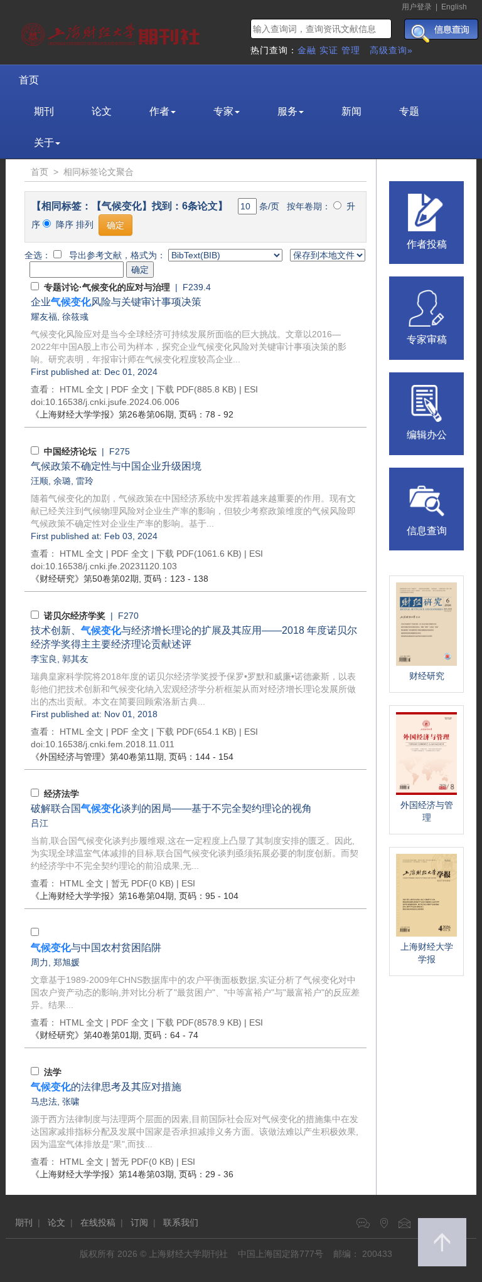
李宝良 (44, 659)
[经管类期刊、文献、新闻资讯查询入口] (427, 498)
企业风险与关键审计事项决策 (116, 302)
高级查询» (391, 50)
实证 (328, 50)
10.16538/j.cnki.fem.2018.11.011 (109, 744)
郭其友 (75, 659)
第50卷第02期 (85, 579)
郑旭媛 (66, 962)
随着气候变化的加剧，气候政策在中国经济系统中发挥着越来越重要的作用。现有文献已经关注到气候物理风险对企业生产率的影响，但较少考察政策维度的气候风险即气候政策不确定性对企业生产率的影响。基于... (193, 510)
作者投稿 (427, 244)
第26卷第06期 (102, 414)
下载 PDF (175, 389)
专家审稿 (427, 339)
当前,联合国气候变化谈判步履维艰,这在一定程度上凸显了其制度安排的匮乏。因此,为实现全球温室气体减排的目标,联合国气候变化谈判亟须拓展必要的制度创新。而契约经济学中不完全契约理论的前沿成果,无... (194, 853)
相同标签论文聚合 (98, 172)
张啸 (71, 1101)
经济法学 (61, 794)
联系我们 (180, 1222)
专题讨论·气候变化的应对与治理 (107, 287)
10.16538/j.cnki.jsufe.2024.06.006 (112, 402)
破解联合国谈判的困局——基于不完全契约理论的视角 (171, 808)
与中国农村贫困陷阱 (96, 947)
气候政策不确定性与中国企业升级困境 (116, 466)
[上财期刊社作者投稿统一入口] (427, 211)
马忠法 (44, 1101)
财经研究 (426, 676)
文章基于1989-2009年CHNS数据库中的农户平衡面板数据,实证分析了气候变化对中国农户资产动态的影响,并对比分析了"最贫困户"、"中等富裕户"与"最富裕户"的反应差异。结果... (195, 992)
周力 (39, 962)
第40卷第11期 (97, 757)
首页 (29, 80)
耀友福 (44, 317)
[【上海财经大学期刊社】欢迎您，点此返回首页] (112, 31)
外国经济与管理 (426, 811)
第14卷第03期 (102, 1174)
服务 (287, 111)
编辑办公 (427, 434)
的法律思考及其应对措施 (106, 1086)
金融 (306, 50)
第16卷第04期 (102, 896)
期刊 (44, 111)
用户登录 (417, 7)
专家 (223, 111)
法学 (53, 1072)
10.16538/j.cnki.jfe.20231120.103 (111, 566)
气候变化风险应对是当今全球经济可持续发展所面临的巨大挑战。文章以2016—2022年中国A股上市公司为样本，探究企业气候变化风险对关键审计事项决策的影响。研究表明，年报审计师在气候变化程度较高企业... (188, 346)
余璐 (62, 481)
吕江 (39, 823)
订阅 (139, 1222)
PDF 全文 (130, 389)
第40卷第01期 (85, 1035)
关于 (44, 142)
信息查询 (427, 530)
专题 (409, 111)
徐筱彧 (75, 317)
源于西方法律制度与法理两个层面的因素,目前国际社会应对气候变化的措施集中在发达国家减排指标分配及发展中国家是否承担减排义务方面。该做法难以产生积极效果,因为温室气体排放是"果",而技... (194, 1131)
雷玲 (85, 481)
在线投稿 (97, 1222)
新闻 (351, 111)
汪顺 (39, 481)
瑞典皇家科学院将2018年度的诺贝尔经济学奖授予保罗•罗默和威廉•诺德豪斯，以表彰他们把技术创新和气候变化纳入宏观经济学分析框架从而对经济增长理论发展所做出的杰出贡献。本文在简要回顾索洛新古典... (193, 689)
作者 (159, 111)
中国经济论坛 (70, 451)
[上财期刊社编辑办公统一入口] (427, 402)
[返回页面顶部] (442, 1242)
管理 (350, 50)
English (454, 7)
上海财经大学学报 (426, 953)
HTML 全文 (82, 389)
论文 (102, 111)
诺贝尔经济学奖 (74, 616)
